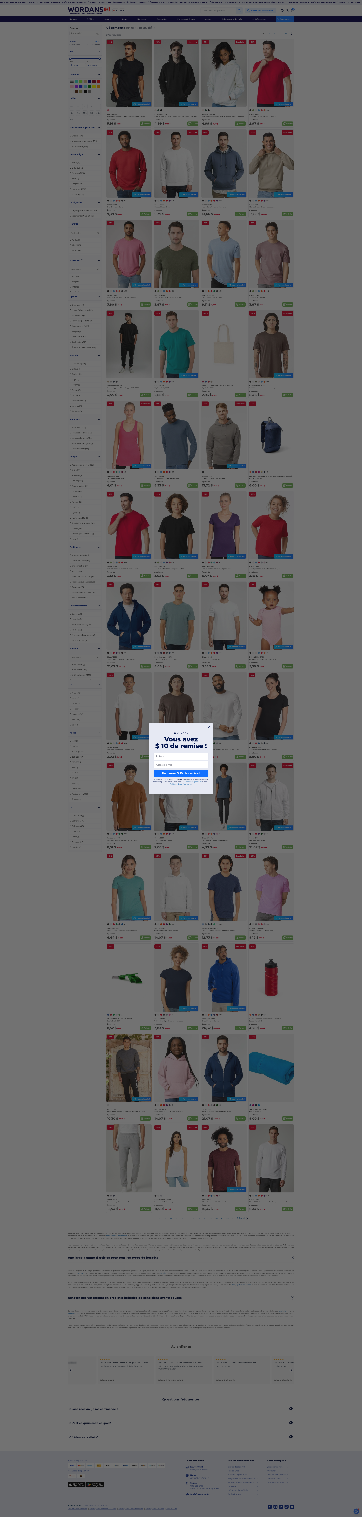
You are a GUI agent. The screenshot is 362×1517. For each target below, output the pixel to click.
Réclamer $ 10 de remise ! (181, 773)
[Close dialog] (209, 726)
